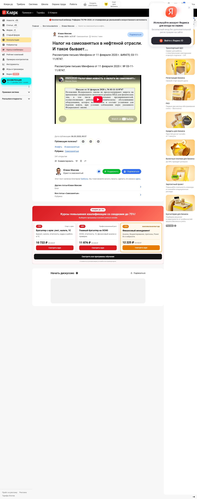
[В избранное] (81, 161)
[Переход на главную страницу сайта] (10, 12)
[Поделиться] (85, 161)
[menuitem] (16, 20)
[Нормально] (90, 141)
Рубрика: (59, 151)
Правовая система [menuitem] (10, 92)
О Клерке (52, 12)
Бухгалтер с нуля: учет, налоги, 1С (53, 230)
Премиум (26, 12)
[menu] (17, 51)
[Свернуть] (194, 497)
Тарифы (41, 12)
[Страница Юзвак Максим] (55, 34)
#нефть (58, 147)
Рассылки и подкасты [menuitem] (12, 99)
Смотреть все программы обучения (98, 256)
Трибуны (84, 179)
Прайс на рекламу (9, 492)
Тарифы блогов (8, 496)
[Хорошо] (83, 141)
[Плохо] (98, 141)
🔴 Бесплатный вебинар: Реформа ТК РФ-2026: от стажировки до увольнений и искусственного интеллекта (98, 20)
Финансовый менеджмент (136, 230)
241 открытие (61, 156)
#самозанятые (71, 147)
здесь (138, 179)
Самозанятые (82, 36)
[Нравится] (77, 161)
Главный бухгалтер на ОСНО (93, 230)
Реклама (23, 492)
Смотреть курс (55, 248)
